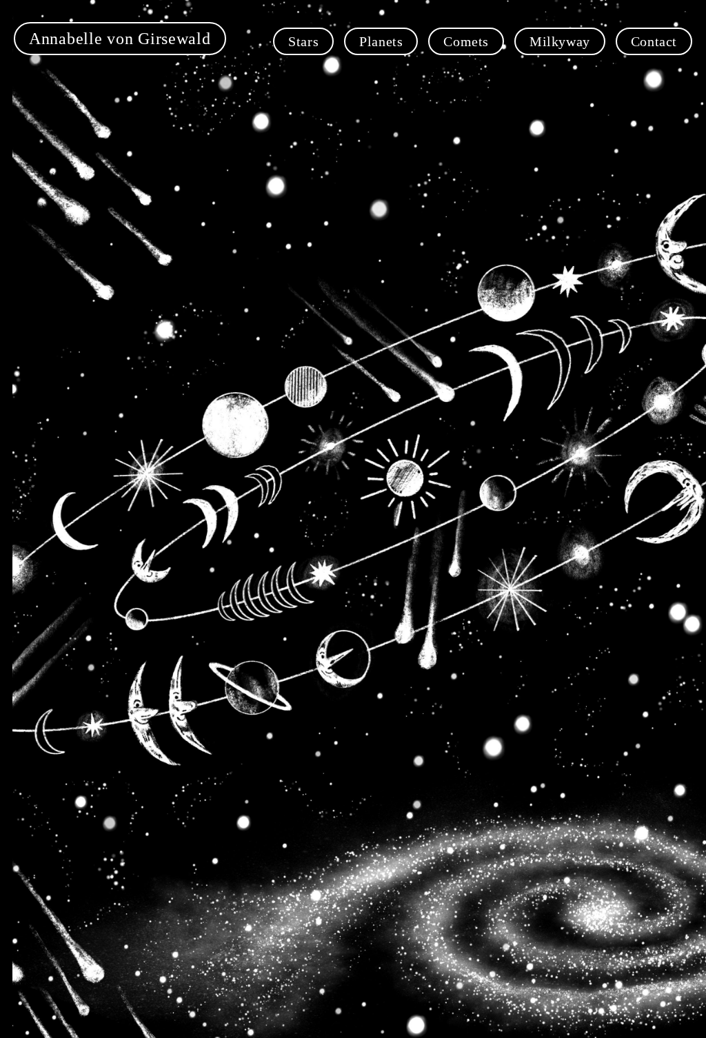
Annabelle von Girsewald (120, 39)
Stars (303, 41)
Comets (466, 41)
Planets (381, 41)
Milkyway (560, 41)
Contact (654, 41)
